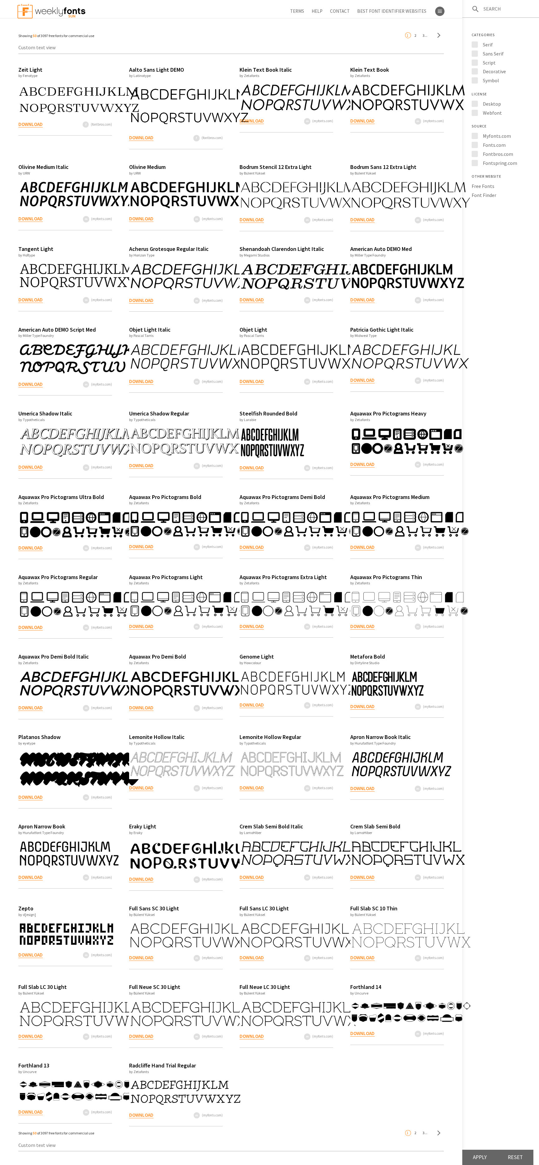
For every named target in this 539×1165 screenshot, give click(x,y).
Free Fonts (483, 186)
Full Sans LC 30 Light (264, 908)
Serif (488, 44)
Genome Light (257, 656)
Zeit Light (30, 69)
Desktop (492, 104)
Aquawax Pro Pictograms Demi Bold (282, 497)
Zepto (25, 908)
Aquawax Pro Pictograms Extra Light (283, 577)
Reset (515, 1157)
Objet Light (253, 329)
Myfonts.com (497, 136)
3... (425, 35)
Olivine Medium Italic (43, 166)
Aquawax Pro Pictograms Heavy (388, 413)
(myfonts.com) (322, 121)
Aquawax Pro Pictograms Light (166, 577)
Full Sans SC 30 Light (154, 908)
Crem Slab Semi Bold (375, 826)
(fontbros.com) (101, 124)
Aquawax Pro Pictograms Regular (58, 577)
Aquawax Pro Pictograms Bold (165, 497)
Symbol (491, 80)
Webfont (492, 113)
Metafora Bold (367, 656)
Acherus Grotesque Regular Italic (169, 248)
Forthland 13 (33, 1065)
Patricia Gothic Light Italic (382, 329)
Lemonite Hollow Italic (157, 737)
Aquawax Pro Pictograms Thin (386, 577)
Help (317, 11)
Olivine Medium (147, 166)
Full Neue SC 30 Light (154, 986)
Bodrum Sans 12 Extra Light (383, 166)
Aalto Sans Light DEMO (156, 69)
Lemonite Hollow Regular (270, 737)
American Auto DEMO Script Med (57, 329)
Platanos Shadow (39, 737)
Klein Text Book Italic (266, 69)
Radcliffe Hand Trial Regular (162, 1065)
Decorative (494, 71)
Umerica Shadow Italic (45, 413)
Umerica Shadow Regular (159, 413)
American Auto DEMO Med (381, 248)
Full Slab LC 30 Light (42, 986)
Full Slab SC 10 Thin (373, 908)
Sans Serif (493, 53)
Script (489, 63)
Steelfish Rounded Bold (268, 413)
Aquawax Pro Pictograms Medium (390, 497)
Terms (297, 11)
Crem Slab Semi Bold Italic (271, 826)
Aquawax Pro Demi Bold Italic (53, 656)
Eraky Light (142, 826)
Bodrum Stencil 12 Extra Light (276, 166)
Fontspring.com (500, 163)
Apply (480, 1157)
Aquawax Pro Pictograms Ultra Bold (61, 497)
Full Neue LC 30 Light (265, 986)
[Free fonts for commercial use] (437, 35)
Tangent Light (35, 248)
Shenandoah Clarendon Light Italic (282, 248)
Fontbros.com (498, 154)
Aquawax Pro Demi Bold (157, 656)
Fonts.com (494, 145)
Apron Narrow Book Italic (380, 737)
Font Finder (484, 195)
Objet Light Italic (150, 329)
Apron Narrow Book (41, 826)
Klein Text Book (369, 69)
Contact (340, 11)
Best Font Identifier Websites (391, 11)
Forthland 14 (365, 986)
